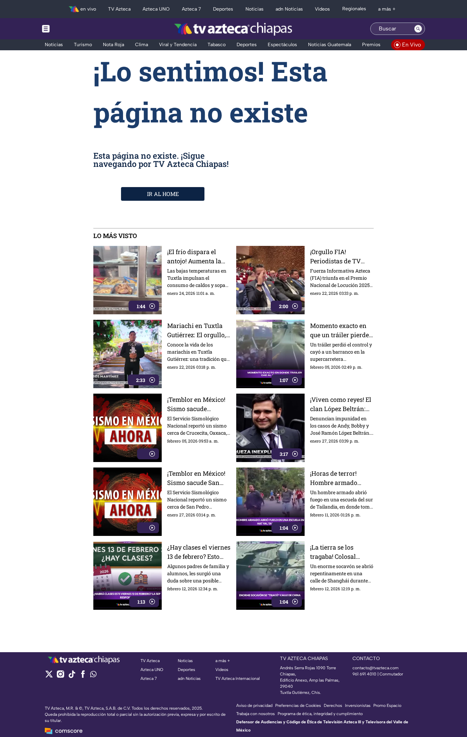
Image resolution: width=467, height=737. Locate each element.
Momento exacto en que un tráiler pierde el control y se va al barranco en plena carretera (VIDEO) (339, 330)
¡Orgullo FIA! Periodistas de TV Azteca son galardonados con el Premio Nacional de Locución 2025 (339, 257)
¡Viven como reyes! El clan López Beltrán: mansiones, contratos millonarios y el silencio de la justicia (341, 404)
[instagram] (60, 676)
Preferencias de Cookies (298, 705)
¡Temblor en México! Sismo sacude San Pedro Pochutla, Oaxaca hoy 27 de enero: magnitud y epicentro (196, 478)
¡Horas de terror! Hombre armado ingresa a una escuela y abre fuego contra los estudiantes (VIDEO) (341, 478)
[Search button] (418, 28)
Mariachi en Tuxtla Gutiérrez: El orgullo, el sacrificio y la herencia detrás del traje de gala (196, 330)
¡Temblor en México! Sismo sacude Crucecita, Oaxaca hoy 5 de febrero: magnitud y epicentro (198, 404)
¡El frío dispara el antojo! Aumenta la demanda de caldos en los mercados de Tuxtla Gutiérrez (195, 257)
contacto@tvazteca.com (375, 668)
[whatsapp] (93, 675)
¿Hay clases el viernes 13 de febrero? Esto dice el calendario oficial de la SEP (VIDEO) (198, 552)
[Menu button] (69, 29)
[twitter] (49, 676)
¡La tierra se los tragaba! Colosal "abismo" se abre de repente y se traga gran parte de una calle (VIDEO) (338, 552)
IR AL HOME (163, 193)
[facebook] (83, 676)
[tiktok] (71, 676)
